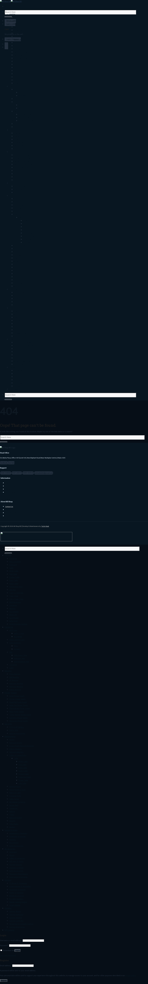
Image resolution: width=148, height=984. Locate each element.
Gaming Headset (20, 376)
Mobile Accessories (21, 355)
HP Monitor (18, 139)
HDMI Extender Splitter (23, 83)
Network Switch (20, 202)
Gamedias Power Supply (23, 177)
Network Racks (20, 245)
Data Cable (18, 39)
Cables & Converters (22, 317)
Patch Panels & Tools (22, 248)
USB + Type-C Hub (21, 58)
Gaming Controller (21, 380)
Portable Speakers (21, 358)
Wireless (21, 108)
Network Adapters (21, 211)
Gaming (12, 367)
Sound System (14, 289)
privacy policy (130, 975)
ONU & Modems (20, 208)
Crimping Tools (20, 255)
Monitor (12, 130)
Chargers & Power (21, 326)
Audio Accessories (21, 305)
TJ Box (16, 273)
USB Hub (17, 49)
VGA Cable (18, 33)
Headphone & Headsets (23, 292)
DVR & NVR (18, 189)
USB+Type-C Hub (25, 114)
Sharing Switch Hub (26, 120)
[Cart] (6, 44)
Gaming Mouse (20, 370)
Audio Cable (18, 42)
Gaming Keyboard (21, 373)
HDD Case (18, 89)
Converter (18, 17)
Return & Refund (11, 486)
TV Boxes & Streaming (23, 342)
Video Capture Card (21, 99)
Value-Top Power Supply (23, 164)
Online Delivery (10, 483)
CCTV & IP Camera (21, 186)
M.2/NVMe (22, 95)
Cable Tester (19, 258)
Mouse (16, 314)
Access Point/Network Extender (26, 205)
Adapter (17, 67)
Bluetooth (18, 74)
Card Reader (18, 77)
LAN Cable (27, 242)
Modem (17, 286)
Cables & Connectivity (22, 214)
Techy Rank (45, 526)
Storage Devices (20, 323)
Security (12, 183)
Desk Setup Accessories (23, 336)
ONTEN (12, 14)
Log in (17, 950)
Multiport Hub (23, 117)
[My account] (6, 47)
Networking (13, 195)
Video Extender (20, 102)
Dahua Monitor (20, 148)
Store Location (10, 492)
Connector (18, 267)
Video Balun (18, 283)
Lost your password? (8, 955)
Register (3, 980)
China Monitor (19, 133)
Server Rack (18, 264)
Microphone (18, 301)
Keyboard (17, 24)
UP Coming (13, 389)
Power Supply (14, 152)
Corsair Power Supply (22, 158)
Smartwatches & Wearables (24, 345)
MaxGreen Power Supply (23, 180)
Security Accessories (22, 192)
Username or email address (11, 940)
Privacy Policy (10, 516)
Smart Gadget (19, 364)
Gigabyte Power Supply (23, 161)
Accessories (13, 308)
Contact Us (9, 506)
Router (16, 198)
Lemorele (13, 86)
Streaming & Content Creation (26, 383)
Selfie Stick (18, 80)
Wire (20, 105)
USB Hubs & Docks (21, 320)
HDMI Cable (18, 30)
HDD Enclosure (19, 61)
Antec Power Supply (21, 155)
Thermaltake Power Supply (24, 167)
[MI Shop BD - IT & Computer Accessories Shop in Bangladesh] (11, 1)
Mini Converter (20, 20)
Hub (15, 111)
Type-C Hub (18, 55)
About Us (8, 509)
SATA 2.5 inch (23, 92)
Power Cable (28, 239)
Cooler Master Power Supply (25, 173)
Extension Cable (29, 236)
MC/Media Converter (22, 261)
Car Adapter (18, 70)
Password (4, 945)
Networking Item (20, 45)
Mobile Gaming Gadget (23, 361)
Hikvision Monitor (21, 145)
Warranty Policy (10, 489)
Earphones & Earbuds (22, 295)
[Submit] (8, 16)
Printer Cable (19, 36)
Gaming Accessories (21, 386)
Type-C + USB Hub (21, 52)
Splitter (17, 270)
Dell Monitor (19, 136)
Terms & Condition (11, 513)
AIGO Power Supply (21, 170)
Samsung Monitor (21, 142)
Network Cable (19, 252)
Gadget (12, 339)
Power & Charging (21, 351)
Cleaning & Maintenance (23, 333)
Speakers (17, 298)
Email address (6, 965)
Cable (16, 27)
